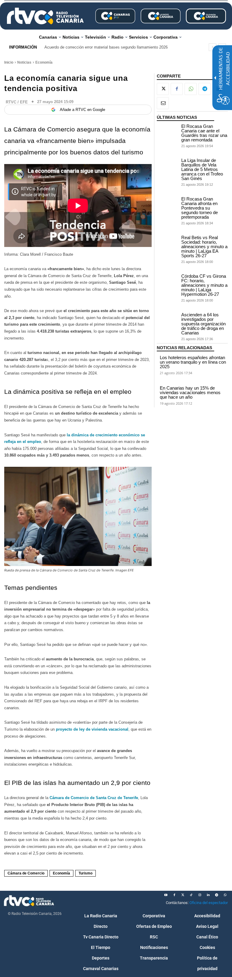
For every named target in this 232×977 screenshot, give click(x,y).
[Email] (163, 103)
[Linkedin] (208, 895)
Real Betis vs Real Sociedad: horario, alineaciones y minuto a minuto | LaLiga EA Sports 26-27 (204, 246)
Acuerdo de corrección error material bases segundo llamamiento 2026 (106, 47)
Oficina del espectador (208, 902)
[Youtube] (166, 895)
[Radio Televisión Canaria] (45, 16)
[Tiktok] (191, 895)
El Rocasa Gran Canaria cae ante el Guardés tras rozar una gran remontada (204, 133)
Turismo (85, 873)
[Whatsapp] (225, 895)
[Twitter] (182, 895)
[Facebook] (177, 89)
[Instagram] (199, 895)
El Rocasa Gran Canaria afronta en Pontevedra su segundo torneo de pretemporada (199, 208)
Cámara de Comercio (26, 873)
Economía (44, 62)
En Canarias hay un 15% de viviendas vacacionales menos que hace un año (190, 392)
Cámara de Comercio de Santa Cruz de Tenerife (94, 797)
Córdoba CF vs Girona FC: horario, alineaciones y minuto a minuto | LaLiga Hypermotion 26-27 (204, 285)
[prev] (212, 47)
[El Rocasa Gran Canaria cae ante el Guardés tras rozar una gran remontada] (167, 131)
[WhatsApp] (191, 89)
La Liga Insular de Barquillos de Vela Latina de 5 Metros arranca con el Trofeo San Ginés (202, 169)
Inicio (8, 62)
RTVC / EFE (17, 102)
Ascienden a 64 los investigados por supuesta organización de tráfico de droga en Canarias (203, 323)
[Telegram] (204, 89)
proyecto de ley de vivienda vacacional (91, 729)
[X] (163, 89)
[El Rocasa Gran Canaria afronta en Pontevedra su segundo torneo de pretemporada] (167, 204)
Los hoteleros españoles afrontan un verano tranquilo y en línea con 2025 (193, 362)
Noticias (24, 62)
